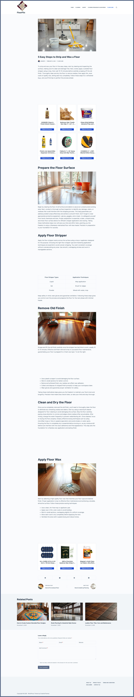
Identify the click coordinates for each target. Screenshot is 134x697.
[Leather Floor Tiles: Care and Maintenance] (101, 612)
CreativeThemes (44, 693)
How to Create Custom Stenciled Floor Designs (31, 623)
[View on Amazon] (47, 129)
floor (39, 78)
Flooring (78, 7)
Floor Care (110, 7)
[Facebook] (45, 578)
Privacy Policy (97, 682)
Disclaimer (89, 684)
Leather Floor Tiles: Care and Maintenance (98, 623)
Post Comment (43, 667)
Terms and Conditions (109, 682)
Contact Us (97, 684)
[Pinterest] (74, 578)
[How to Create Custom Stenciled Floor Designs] (33, 612)
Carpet (84, 7)
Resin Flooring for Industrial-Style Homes (63, 623)
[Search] (116, 7)
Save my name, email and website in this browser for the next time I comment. (59, 662)
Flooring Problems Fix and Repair (97, 7)
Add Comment (43, 648)
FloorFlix (21, 12)
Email (61, 642)
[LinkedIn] (89, 578)
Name (41, 642)
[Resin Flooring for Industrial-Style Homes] (67, 612)
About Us (88, 682)
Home (72, 7)
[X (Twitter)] (59, 578)
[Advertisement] (67, 92)
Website (81, 642)
